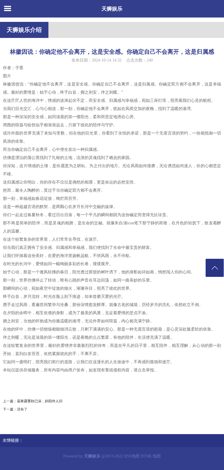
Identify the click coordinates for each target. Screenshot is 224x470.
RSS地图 (132, 456)
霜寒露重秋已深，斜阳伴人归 (39, 401)
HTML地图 (151, 456)
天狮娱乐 (112, 9)
